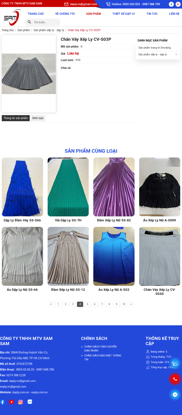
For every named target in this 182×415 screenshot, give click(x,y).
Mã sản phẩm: (70, 46)
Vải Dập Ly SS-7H (68, 220)
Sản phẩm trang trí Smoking (154, 47)
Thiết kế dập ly (123, 13)
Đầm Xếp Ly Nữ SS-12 (68, 290)
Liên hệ (174, 13)
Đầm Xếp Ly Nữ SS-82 (114, 220)
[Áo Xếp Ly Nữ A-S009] (159, 159)
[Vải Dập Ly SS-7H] (68, 159)
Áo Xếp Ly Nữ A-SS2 (113, 290)
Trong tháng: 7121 (161, 356)
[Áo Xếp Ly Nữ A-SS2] (114, 229)
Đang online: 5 (158, 351)
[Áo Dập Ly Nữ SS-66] (22, 229)
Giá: (63, 53)
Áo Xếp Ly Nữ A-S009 (159, 220)
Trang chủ (36, 13)
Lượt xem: (67, 60)
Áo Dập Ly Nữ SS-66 (22, 290)
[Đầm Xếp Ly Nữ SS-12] (68, 229)
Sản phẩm (93, 13)
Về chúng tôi (65, 13)
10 (123, 304)
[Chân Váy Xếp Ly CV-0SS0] (159, 229)
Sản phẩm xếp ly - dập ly (152, 54)
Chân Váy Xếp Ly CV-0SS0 (160, 292)
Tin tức (152, 13)
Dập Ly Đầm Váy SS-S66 (22, 220)
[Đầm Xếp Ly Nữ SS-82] (114, 159)
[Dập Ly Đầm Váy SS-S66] (22, 159)
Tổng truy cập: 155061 (163, 367)
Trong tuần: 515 (159, 362)
